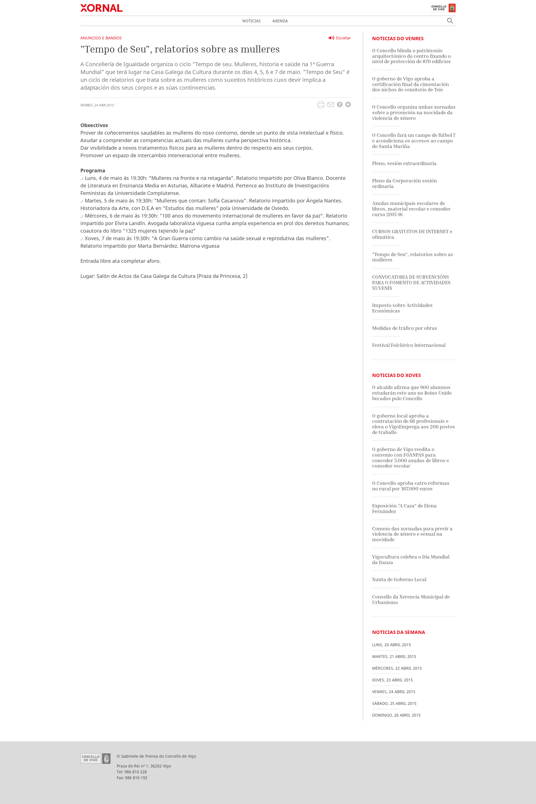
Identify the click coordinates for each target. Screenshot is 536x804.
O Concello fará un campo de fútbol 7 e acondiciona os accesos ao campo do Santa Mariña (413, 140)
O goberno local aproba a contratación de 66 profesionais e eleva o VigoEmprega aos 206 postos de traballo (413, 424)
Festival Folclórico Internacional (409, 345)
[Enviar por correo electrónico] (330, 105)
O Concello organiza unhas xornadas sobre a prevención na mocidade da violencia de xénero (414, 112)
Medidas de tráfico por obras (404, 328)
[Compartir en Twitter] (348, 105)
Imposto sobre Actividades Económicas (402, 308)
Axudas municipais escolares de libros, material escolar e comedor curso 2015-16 (411, 208)
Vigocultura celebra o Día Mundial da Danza (410, 559)
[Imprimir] (321, 105)
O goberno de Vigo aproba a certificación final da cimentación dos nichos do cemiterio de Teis (410, 84)
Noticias (251, 20)
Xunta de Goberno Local (399, 579)
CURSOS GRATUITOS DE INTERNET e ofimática (412, 234)
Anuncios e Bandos (101, 37)
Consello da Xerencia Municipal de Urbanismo (411, 599)
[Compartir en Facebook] (340, 105)
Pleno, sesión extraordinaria (404, 163)
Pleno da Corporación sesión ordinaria (404, 183)
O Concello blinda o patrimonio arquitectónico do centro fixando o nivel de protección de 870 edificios (411, 55)
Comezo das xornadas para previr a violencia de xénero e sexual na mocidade (412, 534)
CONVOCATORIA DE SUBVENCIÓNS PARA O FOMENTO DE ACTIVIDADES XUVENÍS (411, 282)
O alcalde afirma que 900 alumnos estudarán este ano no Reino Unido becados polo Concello (412, 392)
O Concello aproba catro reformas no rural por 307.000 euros (410, 486)
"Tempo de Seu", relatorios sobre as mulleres (412, 257)
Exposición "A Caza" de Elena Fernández (404, 508)
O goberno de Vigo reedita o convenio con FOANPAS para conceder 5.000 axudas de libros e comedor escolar (410, 457)
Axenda (280, 20)
